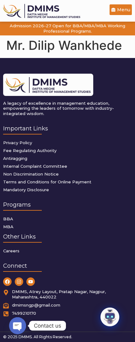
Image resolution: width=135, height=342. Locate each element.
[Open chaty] (17, 325)
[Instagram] (19, 281)
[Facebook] (7, 281)
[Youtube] (30, 281)
